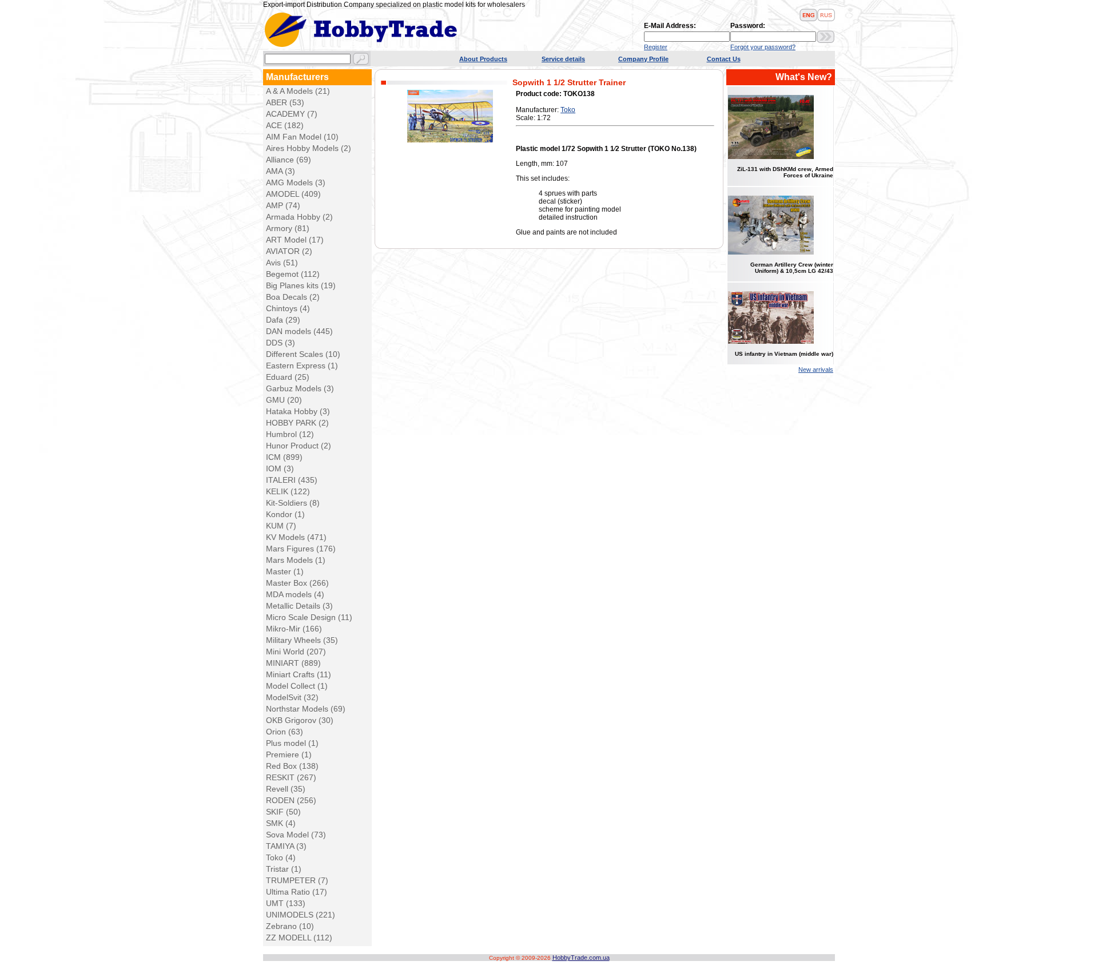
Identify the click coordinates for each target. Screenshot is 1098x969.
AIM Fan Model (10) (302, 136)
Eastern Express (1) (302, 365)
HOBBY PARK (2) (297, 422)
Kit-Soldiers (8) (293, 502)
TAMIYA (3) (286, 846)
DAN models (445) (299, 331)
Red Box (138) (292, 766)
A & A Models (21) (298, 91)
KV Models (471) (296, 537)
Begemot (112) (293, 274)
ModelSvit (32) (292, 697)
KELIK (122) (288, 491)
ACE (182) (285, 125)
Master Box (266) (297, 582)
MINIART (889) (293, 663)
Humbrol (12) (290, 434)
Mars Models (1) (295, 560)
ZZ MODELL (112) (299, 937)
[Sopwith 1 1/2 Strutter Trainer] (450, 140)
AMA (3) (280, 171)
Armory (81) (287, 228)
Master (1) (285, 571)
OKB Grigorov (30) (299, 720)
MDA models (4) (295, 594)
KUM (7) (281, 525)
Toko (567, 110)
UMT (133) (285, 903)
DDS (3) (280, 342)
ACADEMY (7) (291, 113)
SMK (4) (281, 823)
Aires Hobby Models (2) (308, 148)
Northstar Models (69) (305, 708)
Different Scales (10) (303, 354)
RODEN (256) (291, 800)
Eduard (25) (287, 377)
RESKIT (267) (291, 777)
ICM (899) (284, 457)
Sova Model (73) (296, 834)
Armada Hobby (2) (299, 216)
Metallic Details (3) (299, 605)
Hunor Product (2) (298, 445)
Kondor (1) (285, 514)
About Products (483, 58)
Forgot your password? (762, 46)
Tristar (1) (283, 868)
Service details (563, 58)
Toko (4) (281, 857)
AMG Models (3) (295, 182)
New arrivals (815, 369)
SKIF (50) (283, 811)
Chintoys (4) (288, 308)
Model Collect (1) (297, 685)
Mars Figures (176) (301, 548)
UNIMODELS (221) (300, 914)
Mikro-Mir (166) (294, 628)
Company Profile (643, 58)
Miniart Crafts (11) (298, 674)
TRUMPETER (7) (297, 880)
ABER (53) (285, 102)
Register (655, 46)
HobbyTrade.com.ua (581, 957)
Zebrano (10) (290, 926)
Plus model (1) (292, 743)
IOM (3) (280, 468)
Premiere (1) (289, 754)
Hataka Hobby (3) (298, 411)
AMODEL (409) (293, 193)
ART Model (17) (295, 239)
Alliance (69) (288, 159)
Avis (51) (282, 262)
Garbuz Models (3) (300, 388)
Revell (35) (285, 788)
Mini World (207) (296, 651)
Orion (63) (284, 731)
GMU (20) (284, 399)
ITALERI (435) (291, 479)
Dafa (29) (283, 319)
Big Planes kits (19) (301, 285)
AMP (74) (283, 205)
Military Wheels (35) (302, 640)
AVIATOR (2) (289, 251)
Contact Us (724, 58)
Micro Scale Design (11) (309, 617)
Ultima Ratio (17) (296, 891)
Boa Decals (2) (293, 296)
